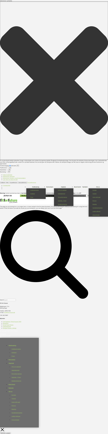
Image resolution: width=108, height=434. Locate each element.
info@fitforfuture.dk (9, 312)
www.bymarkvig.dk (5, 336)
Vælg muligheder (7, 175)
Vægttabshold (7, 326)
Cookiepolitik (6, 185)
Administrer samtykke (5, 433)
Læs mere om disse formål (10, 180)
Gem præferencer (23, 182)
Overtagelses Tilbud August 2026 (12, 321)
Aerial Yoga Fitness (8, 325)
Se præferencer (13, 182)
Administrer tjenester (9, 176)
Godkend (3, 182)
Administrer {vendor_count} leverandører (14, 178)
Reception (5, 323)
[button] (54, 81)
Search (2, 300)
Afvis (7, 182)
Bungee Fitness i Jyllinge (9, 328)
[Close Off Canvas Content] (2, 430)
